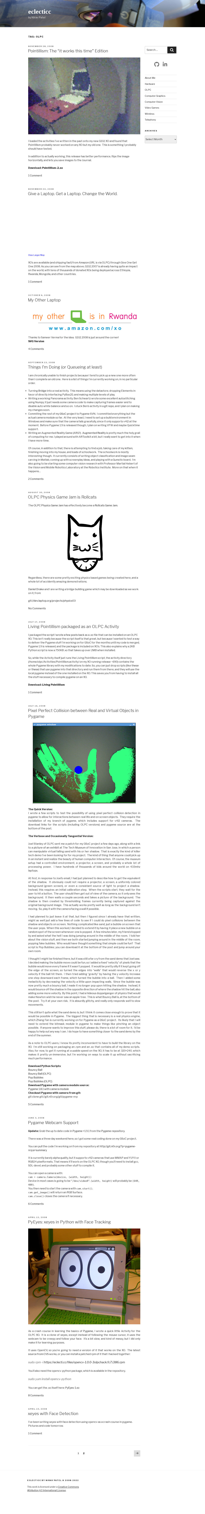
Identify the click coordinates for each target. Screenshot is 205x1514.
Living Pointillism (53, 684)
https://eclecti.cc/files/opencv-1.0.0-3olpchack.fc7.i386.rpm (84, 1362)
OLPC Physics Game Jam (48, 505)
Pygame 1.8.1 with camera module (48, 1089)
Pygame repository (112, 1131)
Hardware (150, 84)
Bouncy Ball (35, 1069)
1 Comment (35, 175)
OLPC (148, 89)
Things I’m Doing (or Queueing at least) (65, 367)
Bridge (42, 390)
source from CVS (38, 1354)
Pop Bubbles (35, 1077)
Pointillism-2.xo (52, 167)
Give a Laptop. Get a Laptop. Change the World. (72, 193)
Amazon (84, 262)
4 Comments (36, 348)
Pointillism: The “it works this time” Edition (68, 50)
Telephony (150, 119)
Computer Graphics (155, 96)
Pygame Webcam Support (53, 1122)
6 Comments (36, 1203)
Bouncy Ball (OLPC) (39, 1073)
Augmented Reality (94, 432)
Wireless (149, 113)
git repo (109, 406)
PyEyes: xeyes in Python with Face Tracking (69, 1221)
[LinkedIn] (165, 64)
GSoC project (68, 413)
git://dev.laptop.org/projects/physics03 (52, 600)
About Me (150, 77)
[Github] (157, 64)
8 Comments (36, 1395)
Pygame (77, 1131)
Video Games (152, 107)
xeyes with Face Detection (53, 1413)
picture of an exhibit (46, 847)
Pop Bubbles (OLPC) (40, 1081)
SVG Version (36, 341)
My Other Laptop (44, 299)
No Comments (37, 608)
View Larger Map (36, 255)
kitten (128, 448)
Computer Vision (154, 101)
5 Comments (36, 1104)
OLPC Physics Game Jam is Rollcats (62, 497)
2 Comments (36, 478)
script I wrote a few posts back (65, 634)
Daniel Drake (36, 589)
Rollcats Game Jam (106, 505)
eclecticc (39, 11)
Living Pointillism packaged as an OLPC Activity (73, 626)
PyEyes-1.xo (72, 1387)
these (135, 665)
